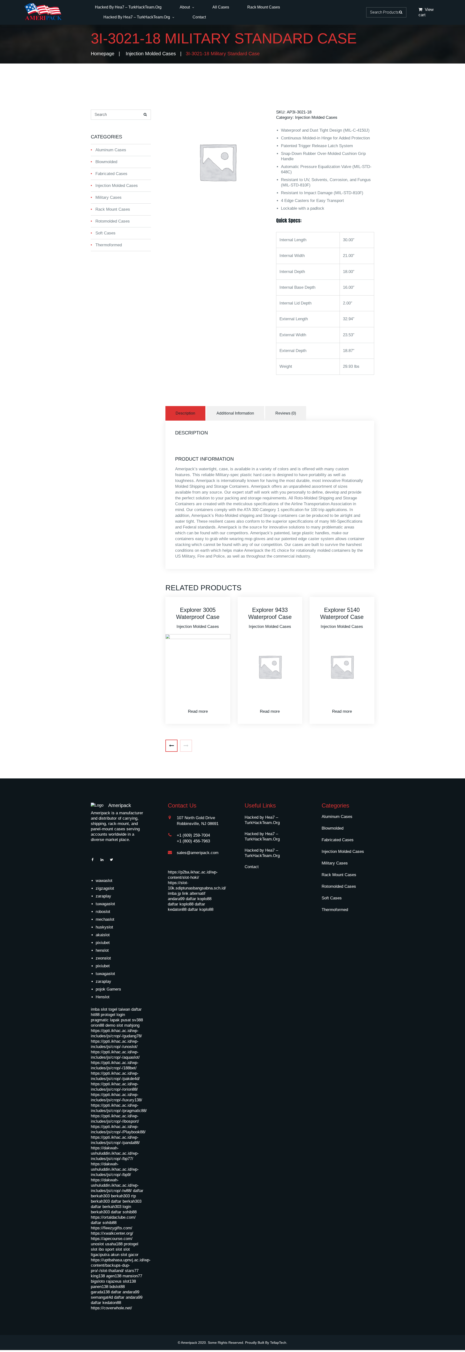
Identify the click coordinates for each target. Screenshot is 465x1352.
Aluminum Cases (110, 150)
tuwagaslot (105, 904)
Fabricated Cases (111, 173)
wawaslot (104, 880)
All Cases (220, 7)
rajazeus (114, 1281)
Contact (199, 17)
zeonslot (103, 958)
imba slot (99, 1009)
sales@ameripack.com (197, 852)
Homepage (102, 53)
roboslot (103, 911)
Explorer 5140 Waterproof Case (342, 613)
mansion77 (132, 1276)
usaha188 (114, 1244)
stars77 (132, 1270)
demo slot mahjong (122, 1025)
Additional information (235, 413)
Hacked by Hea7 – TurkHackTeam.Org (128, 7)
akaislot (103, 935)
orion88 (97, 1025)
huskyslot (104, 927)
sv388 (137, 1020)
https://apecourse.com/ (111, 1238)
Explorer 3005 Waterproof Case (197, 613)
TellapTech (278, 1342)
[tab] (185, 413)
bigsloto (98, 1281)
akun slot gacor (125, 1254)
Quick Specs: (289, 220)
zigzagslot (105, 888)
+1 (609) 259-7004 (193, 835)
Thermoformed (108, 245)
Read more (198, 711)
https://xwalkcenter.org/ (112, 1233)
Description (185, 413)
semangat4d (102, 1297)
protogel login (113, 1014)
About (185, 7)
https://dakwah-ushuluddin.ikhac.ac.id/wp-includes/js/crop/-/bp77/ (115, 1153)
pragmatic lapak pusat (111, 1020)
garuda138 (100, 1292)
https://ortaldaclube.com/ (113, 1217)
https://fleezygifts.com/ (111, 1228)
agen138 (113, 1276)
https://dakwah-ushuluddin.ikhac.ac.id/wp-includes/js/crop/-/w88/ (115, 1185)
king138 (98, 1276)
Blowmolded (106, 162)
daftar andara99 (125, 1292)
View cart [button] (426, 12)
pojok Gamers (108, 989)
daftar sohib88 (124, 1212)
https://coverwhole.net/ (111, 1308)
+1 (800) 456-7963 (193, 841)
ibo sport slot (110, 1249)
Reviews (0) (285, 413)
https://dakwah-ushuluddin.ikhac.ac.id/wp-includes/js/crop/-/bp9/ (115, 1169)
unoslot (97, 1244)
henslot (102, 950)
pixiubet (103, 942)
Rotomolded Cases (112, 221)
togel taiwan (119, 1009)
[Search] (145, 114)
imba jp (174, 893)
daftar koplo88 (198, 898)
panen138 (99, 1286)
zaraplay (103, 896)
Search (400, 12)
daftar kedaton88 (106, 1302)
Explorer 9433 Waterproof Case (270, 613)
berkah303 (120, 1196)
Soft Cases (105, 233)
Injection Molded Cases (151, 53)
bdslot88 (117, 1286)
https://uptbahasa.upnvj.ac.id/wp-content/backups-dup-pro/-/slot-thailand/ (121, 1265)
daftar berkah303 (126, 1201)
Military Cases (108, 197)
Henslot (102, 997)
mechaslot (105, 919)
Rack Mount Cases (263, 7)
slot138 (129, 1281)
